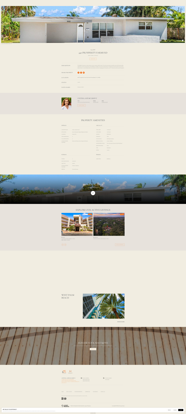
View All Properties (119, 244)
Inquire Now (93, 58)
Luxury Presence (87, 405)
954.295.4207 (107, 379)
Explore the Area (120, 321)
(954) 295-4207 (95, 102)
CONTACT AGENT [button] (81, 105)
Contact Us (103, 391)
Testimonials (95, 391)
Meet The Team (69, 391)
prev (5, 40)
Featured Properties (78, 391)
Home (63, 391)
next (7, 40)
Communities (87, 391)
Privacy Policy (121, 405)
